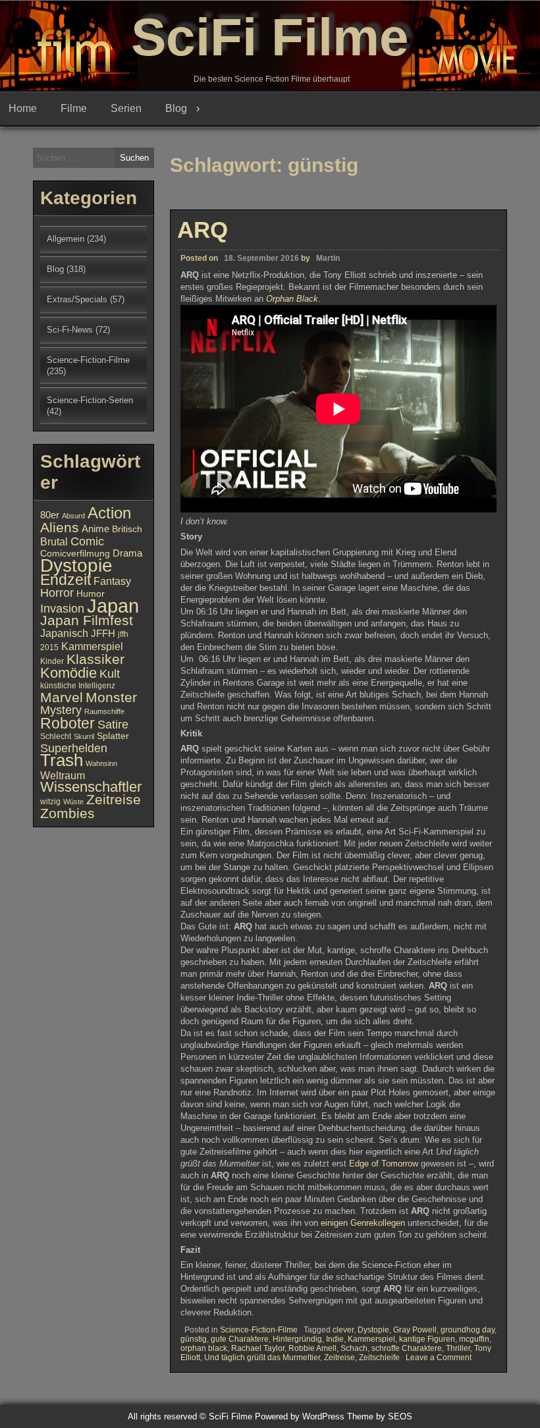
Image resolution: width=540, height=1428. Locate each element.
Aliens (59, 527)
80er (49, 515)
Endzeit (65, 579)
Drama (127, 553)
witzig (50, 801)
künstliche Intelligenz (77, 685)
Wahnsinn (101, 763)
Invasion (62, 608)
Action (109, 513)
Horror (57, 592)
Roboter (67, 723)
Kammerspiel (371, 1339)
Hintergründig (297, 1339)
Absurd (73, 516)
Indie (335, 1339)
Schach (353, 1348)
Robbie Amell (312, 1348)
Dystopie (373, 1329)
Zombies (67, 813)
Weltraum (62, 775)
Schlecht (55, 736)
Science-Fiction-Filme (259, 1329)
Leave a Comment (439, 1357)
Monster (111, 697)
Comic (87, 541)
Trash (61, 760)
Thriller (458, 1348)
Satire (112, 724)
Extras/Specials (77, 299)
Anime (95, 529)
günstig (193, 1339)
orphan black (203, 1348)
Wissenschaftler (91, 787)
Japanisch (64, 633)
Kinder (52, 661)
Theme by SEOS (379, 1416)
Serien (126, 108)
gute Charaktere (240, 1339)
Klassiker (95, 659)
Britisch (127, 529)
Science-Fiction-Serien (90, 400)
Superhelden (73, 748)
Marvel (61, 697)
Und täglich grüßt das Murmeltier (262, 1357)
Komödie (68, 673)
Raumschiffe (104, 711)
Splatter (113, 736)
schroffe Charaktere (406, 1348)
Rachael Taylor (257, 1348)
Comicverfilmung (75, 554)
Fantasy (112, 581)
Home (23, 108)
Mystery (61, 710)
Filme (74, 108)
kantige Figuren (427, 1339)
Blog (176, 108)
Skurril (84, 736)
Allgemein (65, 239)
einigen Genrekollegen (364, 1223)
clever (343, 1329)
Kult (109, 673)
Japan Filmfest (86, 620)
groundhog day (468, 1329)
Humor (90, 594)
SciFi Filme (270, 37)
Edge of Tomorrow (383, 1163)
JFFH (103, 633)
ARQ (202, 229)
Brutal (54, 541)
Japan (113, 606)
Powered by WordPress (299, 1416)
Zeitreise (339, 1357)
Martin (328, 258)
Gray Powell (415, 1329)
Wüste (73, 802)
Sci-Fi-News (70, 330)
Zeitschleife (379, 1357)
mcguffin (474, 1339)
